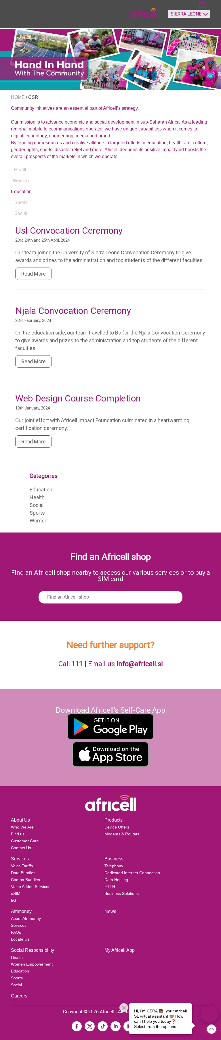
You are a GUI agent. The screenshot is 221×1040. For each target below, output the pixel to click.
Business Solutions (121, 893)
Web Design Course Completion (78, 398)
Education (41, 490)
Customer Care (25, 841)
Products (113, 820)
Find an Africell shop (110, 556)
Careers (19, 995)
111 (77, 664)
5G (13, 900)
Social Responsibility (32, 950)
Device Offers (116, 827)
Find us (17, 834)
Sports (37, 513)
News (110, 911)
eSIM (15, 893)
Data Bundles (23, 872)
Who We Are (22, 827)
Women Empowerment (32, 964)
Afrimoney (21, 911)
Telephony (113, 866)
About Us (20, 820)
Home (18, 97)
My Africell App (119, 950)
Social (36, 505)
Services (20, 858)
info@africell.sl (140, 664)
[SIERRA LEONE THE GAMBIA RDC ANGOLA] (187, 16)
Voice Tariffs (22, 866)
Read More (33, 274)
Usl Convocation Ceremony (69, 230)
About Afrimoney (26, 918)
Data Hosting (116, 879)
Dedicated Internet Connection (132, 872)
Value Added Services (30, 886)
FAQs (16, 932)
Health (37, 497)
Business (113, 858)
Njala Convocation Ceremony (73, 310)
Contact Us (21, 847)
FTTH (109, 886)
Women (38, 521)
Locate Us (20, 939)
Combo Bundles (25, 879)
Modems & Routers (122, 834)
